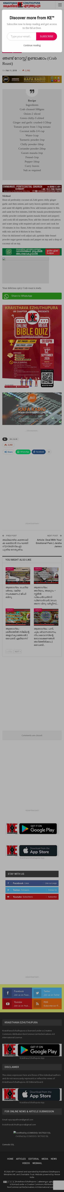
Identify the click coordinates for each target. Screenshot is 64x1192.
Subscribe (46, 36)
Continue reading (32, 45)
